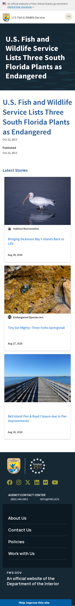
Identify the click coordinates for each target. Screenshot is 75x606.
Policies (16, 541)
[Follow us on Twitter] (29, 482)
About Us (17, 518)
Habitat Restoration (26, 228)
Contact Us (19, 530)
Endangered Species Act (28, 317)
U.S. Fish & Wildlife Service (28, 17)
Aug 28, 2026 (15, 255)
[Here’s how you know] (37, 5)
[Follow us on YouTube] (56, 482)
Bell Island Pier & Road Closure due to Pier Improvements (37, 418)
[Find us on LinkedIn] (38, 482)
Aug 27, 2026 (15, 343)
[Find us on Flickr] (46, 482)
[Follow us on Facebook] (11, 482)
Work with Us (21, 553)
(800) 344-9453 (19, 499)
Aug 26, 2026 (15, 432)
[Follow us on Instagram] (20, 482)
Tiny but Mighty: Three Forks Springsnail (36, 328)
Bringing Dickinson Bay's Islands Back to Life (36, 241)
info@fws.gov (49, 499)
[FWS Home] (6, 18)
